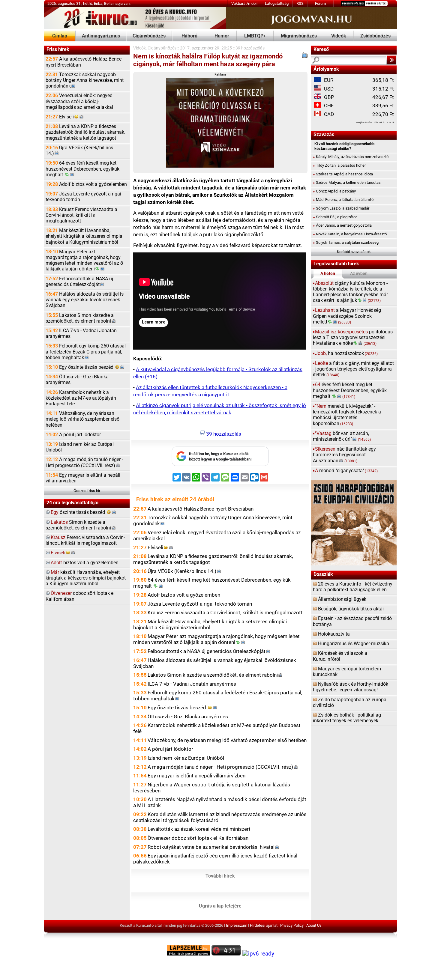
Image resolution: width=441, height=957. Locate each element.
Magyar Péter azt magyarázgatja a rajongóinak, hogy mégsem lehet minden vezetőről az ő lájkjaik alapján (84, 260)
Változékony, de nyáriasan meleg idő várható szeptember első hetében (82, 419)
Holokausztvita (334, 634)
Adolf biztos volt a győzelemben (86, 184)
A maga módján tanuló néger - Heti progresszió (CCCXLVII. (84, 462)
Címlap (59, 36)
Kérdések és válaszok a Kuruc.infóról (340, 656)
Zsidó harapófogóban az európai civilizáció (350, 702)
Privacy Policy (292, 925)
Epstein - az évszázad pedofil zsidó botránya (352, 621)
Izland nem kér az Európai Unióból (80, 447)
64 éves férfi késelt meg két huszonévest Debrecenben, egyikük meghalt (82, 168)
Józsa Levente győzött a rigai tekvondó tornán (83, 196)
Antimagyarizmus (101, 36)
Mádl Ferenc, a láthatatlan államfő (343, 199)
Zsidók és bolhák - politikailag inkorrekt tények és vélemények (347, 717)
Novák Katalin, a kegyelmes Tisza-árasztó (350, 234)
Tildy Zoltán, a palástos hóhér (339, 165)
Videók (338, 36)
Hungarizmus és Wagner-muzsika (353, 643)
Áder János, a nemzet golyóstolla (342, 225)
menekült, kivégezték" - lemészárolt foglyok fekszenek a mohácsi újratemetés (347, 415)
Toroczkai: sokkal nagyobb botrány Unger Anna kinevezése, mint (85, 80)
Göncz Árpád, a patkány (334, 191)
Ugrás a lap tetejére (220, 906)
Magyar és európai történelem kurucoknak (347, 671)
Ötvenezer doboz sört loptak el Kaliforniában (198, 838)
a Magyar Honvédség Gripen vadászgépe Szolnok (347, 316)
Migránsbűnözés (299, 36)
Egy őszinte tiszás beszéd (80, 367)
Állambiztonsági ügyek (342, 599)
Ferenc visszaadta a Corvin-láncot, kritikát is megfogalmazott (85, 540)
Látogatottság (277, 3)
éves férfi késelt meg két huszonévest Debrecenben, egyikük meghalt (350, 390)
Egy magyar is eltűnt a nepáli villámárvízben (83, 478)
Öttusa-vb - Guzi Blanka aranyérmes (77, 379)
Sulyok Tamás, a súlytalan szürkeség (346, 242)
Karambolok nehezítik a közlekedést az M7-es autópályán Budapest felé (81, 398)
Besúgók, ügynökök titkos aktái (351, 609)
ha (346, 353)
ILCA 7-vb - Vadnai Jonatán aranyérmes (81, 333)
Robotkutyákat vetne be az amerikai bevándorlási (211, 847)
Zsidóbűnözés (375, 36)
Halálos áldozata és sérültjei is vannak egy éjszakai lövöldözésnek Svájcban (85, 299)
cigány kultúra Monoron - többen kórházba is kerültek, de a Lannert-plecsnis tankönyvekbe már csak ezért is (350, 292)
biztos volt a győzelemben (84, 562)
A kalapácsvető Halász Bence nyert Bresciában (84, 61)
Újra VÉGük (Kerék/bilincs (79, 150)
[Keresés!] (391, 60)
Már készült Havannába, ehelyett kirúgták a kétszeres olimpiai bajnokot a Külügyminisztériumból (85, 236)
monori (346, 470)
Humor (221, 36)
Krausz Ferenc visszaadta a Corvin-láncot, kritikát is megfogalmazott (81, 215)
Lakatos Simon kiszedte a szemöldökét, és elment (80, 318)
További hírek (220, 876)
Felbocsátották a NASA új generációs (79, 281)
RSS (300, 3)
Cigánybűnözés (149, 36)
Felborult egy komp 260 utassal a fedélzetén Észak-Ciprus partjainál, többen (86, 351)
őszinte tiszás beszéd (78, 512)
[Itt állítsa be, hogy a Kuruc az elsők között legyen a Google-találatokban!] (220, 464)
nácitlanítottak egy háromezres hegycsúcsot (344, 454)
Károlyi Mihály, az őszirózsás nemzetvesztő (350, 156)
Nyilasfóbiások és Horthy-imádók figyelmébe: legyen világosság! (350, 687)
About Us (314, 925)
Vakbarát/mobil (244, 3)
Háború (189, 36)
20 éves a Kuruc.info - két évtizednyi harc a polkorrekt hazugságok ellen (353, 586)
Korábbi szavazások (354, 251)
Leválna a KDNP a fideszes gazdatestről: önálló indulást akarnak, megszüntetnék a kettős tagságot (85, 132)
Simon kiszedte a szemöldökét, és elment (78, 525)
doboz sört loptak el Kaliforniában (80, 596)
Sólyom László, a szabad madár (341, 208)
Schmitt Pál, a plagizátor (335, 217)
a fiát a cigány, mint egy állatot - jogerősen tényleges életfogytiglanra (353, 369)
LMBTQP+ (255, 36)
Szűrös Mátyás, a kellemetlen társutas (347, 182)
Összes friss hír (87, 490)
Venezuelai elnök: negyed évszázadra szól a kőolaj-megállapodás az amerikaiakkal (79, 101)
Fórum (320, 3)
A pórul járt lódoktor (73, 434)
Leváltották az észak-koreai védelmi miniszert (199, 829)
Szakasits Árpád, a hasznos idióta (343, 174)
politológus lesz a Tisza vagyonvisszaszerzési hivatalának (353, 337)
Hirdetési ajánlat (264, 925)
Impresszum (236, 925)
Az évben (359, 273)
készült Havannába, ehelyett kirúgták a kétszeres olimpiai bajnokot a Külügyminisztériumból (86, 578)
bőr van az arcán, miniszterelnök (342, 436)
